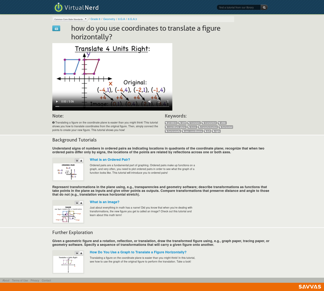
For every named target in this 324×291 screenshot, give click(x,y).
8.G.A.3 (132, 19)
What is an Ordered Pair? (110, 159)
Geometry (109, 19)
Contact (46, 280)
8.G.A (121, 19)
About (5, 280)
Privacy (35, 280)
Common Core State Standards (68, 19)
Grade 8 (95, 19)
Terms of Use (20, 280)
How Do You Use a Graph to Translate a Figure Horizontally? (138, 252)
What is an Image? (104, 201)
